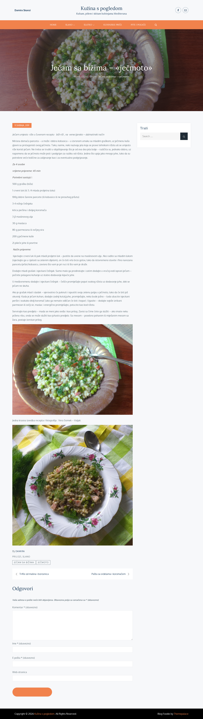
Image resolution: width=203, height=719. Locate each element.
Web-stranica (19, 672)
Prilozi (16, 556)
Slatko (88, 24)
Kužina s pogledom (101, 8)
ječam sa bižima (24, 562)
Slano (68, 24)
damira (20, 551)
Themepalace (181, 713)
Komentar (24, 607)
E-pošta (23, 657)
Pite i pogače (138, 24)
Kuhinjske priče (112, 24)
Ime (21, 643)
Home (53, 24)
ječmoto (43, 562)
